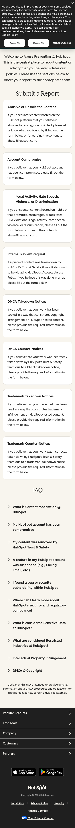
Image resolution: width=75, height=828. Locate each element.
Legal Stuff (17, 803)
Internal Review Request (26, 254)
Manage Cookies (62, 42)
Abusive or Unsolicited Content (31, 107)
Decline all (38, 43)
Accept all (14, 43)
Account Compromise (24, 159)
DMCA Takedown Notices (26, 302)
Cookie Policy (9, 35)
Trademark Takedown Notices (30, 396)
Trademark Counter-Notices (28, 444)
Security (59, 803)
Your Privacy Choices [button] (41, 818)
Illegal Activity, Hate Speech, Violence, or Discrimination (33, 199)
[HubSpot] (37, 787)
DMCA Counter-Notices (25, 349)
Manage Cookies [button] (37, 810)
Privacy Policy (39, 803)
